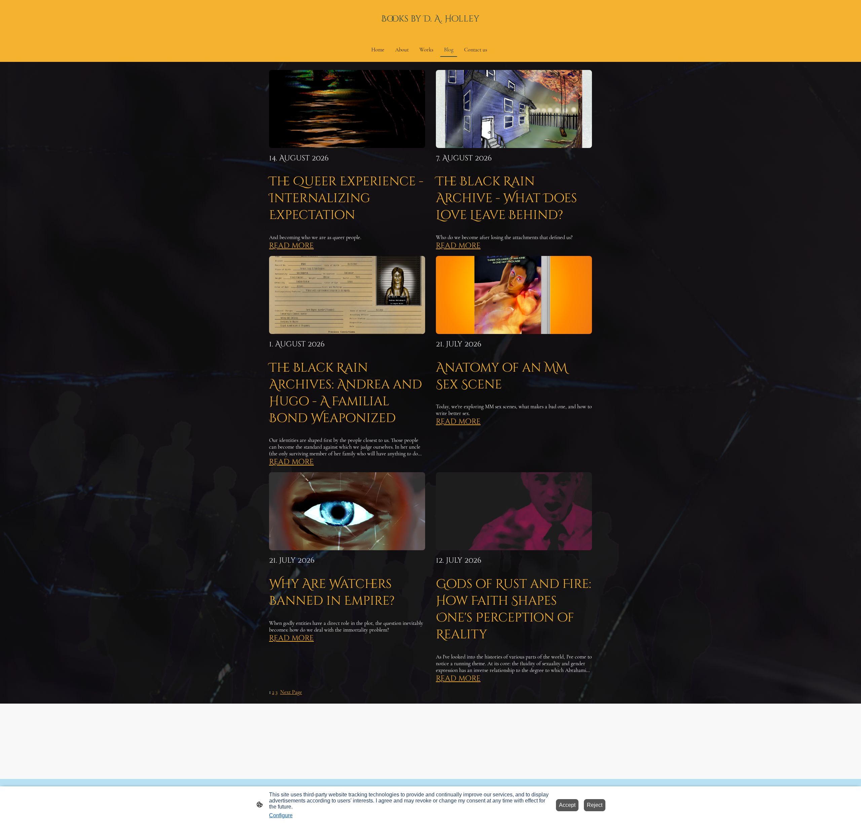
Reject (594, 805)
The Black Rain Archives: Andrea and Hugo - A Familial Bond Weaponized (345, 393)
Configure (281, 815)
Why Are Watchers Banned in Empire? (332, 592)
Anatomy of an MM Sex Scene (501, 376)
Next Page (291, 692)
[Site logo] (430, 29)
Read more (291, 246)
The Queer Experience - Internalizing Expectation (346, 198)
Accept (567, 805)
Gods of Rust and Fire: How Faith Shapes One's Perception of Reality (513, 609)
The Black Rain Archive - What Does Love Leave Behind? (506, 198)
